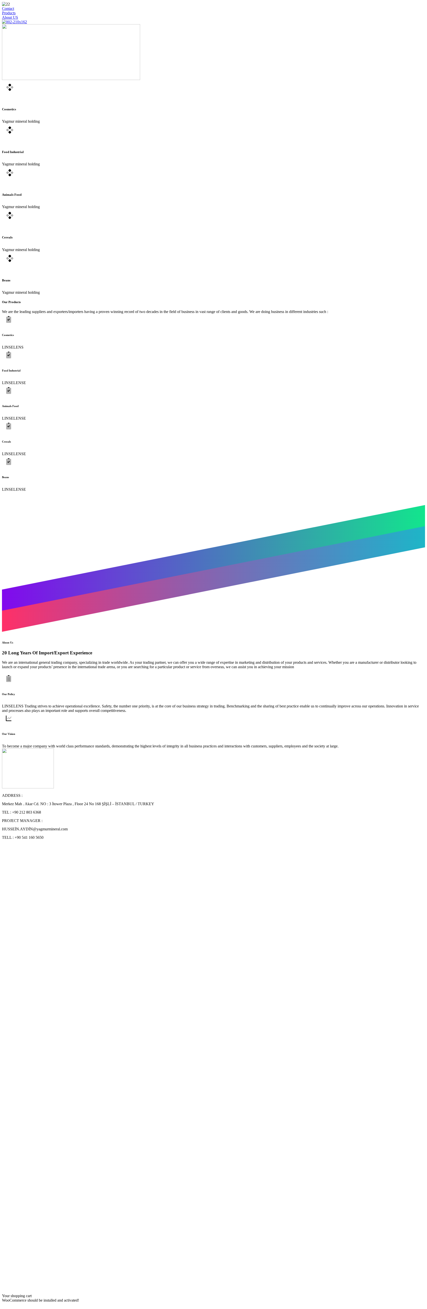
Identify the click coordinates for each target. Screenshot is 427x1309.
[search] (4, 1287)
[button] (8, 8)
